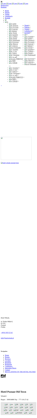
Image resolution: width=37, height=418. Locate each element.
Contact (7, 370)
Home (7, 355)
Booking (3, 7)
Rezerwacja (4, 5)
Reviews (8, 359)
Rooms (7, 357)
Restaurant (8, 364)
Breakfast (8, 362)
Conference (8, 366)
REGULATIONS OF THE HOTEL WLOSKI (20, 372)
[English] (6, 22)
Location (8, 361)
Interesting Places (10, 368)
